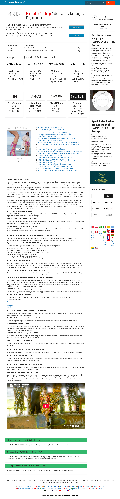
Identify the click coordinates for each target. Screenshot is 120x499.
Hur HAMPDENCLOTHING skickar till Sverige (51, 129)
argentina (30, 488)
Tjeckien (87, 486)
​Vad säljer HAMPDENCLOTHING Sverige (50, 127)
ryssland (63, 490)
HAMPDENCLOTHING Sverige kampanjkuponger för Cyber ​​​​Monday (58, 161)
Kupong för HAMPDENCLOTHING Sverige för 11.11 (53, 159)
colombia (21, 488)
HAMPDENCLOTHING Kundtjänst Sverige (50, 140)
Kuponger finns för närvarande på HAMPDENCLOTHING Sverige (57, 138)
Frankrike (72, 486)
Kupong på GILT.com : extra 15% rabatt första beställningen (77, 108)
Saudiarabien (77, 488)
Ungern (48, 490)
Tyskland (46, 486)
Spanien (20, 486)
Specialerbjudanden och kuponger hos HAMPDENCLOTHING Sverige (58, 170)
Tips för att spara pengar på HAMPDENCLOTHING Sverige (55, 168)
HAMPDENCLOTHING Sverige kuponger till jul (51, 163)
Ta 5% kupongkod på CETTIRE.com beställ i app (78, 76)
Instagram (10, 306)
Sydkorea (59, 488)
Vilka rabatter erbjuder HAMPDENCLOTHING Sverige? (54, 131)
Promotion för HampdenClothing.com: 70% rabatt (29, 33)
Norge (92, 488)
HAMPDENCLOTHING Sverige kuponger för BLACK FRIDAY (56, 157)
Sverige (55, 490)
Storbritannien (29, 486)
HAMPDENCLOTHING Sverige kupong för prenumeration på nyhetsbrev (59, 153)
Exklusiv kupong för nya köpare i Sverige (50, 148)
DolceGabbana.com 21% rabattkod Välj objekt (17, 107)
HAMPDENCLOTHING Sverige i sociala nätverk (52, 150)
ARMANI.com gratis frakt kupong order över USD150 (35, 107)
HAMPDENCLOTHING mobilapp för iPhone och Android (54, 165)
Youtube (9, 307)
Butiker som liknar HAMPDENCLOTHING (50, 155)
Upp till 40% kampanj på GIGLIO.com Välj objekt (35, 75)
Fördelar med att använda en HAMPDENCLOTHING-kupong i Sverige (58, 142)
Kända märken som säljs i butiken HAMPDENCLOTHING (55, 166)
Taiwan (67, 488)
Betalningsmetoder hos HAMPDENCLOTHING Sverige (54, 133)
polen (39, 486)
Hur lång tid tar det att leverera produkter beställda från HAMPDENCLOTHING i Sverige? (54, 135)
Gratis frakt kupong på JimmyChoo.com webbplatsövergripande (19, 75)
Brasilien (44, 488)
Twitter (9, 302)
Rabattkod (72, 490)
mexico (95, 486)
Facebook (10, 304)
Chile (102, 486)
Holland (54, 486)
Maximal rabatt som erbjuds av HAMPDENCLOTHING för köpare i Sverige (60, 151)
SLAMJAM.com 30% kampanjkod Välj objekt (56, 107)
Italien (80, 486)
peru (37, 488)
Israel (85, 488)
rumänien (63, 486)
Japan (52, 488)
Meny (111, 3)
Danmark (100, 488)
